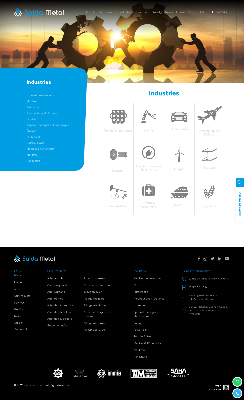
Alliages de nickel (94, 299)
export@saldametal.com (203, 295)
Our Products (107, 12)
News (169, 12)
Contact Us (197, 12)
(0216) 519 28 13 (198, 279)
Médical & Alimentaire (40, 149)
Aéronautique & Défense (42, 113)
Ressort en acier (57, 325)
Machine (32, 101)
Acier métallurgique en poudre (98, 314)
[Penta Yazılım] (226, 388)
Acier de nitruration (59, 312)
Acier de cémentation (60, 305)
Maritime (32, 155)
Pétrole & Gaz (35, 143)
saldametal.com (34, 385)
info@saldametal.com (202, 299)
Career (181, 12)
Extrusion (32, 119)
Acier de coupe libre (59, 319)
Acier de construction (97, 285)
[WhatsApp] (237, 382)
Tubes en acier (93, 292)
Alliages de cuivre (95, 330)
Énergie (31, 131)
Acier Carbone (56, 292)
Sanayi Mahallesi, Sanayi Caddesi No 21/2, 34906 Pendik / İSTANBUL (209, 311)
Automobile (34, 107)
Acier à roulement (95, 278)
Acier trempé (55, 299)
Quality (157, 12)
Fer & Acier (33, 137)
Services (142, 12)
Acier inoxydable (57, 285)
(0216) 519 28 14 (198, 287)
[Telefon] (237, 393)
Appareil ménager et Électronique (48, 125)
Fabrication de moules (40, 95)
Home (18, 282)
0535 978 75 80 (220, 279)
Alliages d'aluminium (97, 323)
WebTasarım (215, 388)
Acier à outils (55, 278)
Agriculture (33, 161)
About (90, 12)
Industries (126, 12)
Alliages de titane (95, 305)
